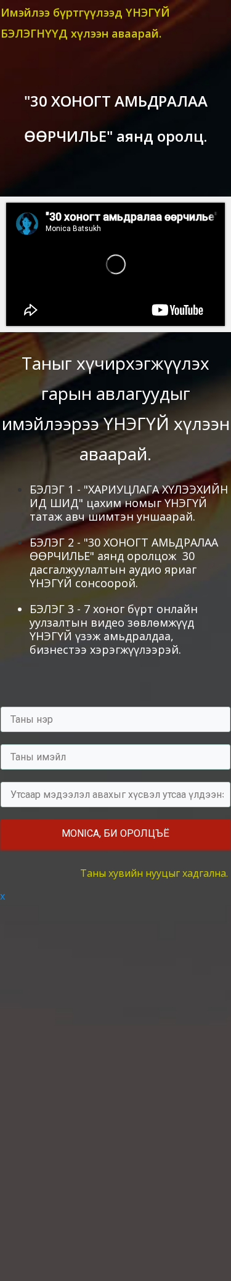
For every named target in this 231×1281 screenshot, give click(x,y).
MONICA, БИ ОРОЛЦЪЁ (115, 833)
